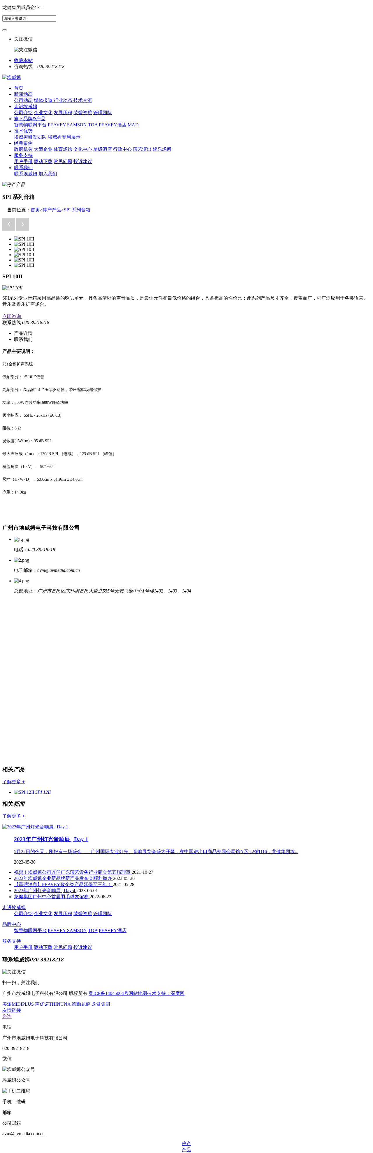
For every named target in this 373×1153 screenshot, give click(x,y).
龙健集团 (101, 1004)
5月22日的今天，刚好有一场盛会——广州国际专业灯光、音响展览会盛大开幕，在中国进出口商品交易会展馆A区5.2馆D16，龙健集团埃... (156, 851)
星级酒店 (102, 149)
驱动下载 (43, 161)
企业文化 (43, 112)
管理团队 (102, 112)
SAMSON (77, 124)
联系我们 (23, 167)
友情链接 (11, 1010)
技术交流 (82, 100)
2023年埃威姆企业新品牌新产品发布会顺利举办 (63, 878)
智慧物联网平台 (30, 124)
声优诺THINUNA (53, 1004)
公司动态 (23, 100)
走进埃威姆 (25, 106)
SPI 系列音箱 (77, 209)
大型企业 (43, 149)
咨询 (7, 1016)
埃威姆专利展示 (64, 137)
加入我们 (47, 173)
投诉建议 (82, 161)
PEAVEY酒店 (112, 124)
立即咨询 (12, 316)
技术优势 (23, 130)
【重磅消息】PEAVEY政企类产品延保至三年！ (63, 884)
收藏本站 (23, 60)
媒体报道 (44, 100)
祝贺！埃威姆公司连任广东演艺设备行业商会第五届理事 (73, 872)
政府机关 (23, 149)
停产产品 (52, 209)
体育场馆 (63, 149)
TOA (93, 124)
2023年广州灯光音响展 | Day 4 (45, 890)
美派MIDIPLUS (18, 1004)
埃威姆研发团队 (30, 137)
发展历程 (63, 112)
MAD (133, 124)
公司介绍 (23, 112)
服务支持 (23, 155)
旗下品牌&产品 (29, 118)
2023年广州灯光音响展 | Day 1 (51, 839)
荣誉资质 (82, 112)
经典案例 (23, 143)
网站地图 (138, 993)
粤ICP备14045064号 (109, 993)
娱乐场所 (162, 149)
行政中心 (122, 149)
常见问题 (63, 161)
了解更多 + (13, 781)
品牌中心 (11, 924)
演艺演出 (142, 149)
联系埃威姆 (25, 173)
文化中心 (82, 149)
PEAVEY (57, 124)
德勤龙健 (81, 1004)
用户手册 (23, 161)
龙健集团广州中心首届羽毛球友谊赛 (52, 896)
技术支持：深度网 (165, 993)
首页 (18, 88)
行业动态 (63, 100)
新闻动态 (23, 94)
